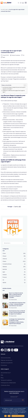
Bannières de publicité (6, 362)
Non (9, 415)
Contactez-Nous (5, 385)
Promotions (4, 365)
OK (5, 415)
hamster (5, 269)
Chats (4, 253)
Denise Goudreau (16, 55)
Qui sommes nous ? (6, 372)
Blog (2, 377)
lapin (7, 9)
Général (5, 266)
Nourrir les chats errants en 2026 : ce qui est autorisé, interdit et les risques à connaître (16, 295)
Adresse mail (13, 396)
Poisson (5, 277)
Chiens (4, 261)
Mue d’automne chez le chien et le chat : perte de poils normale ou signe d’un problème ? (17, 312)
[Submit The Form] (23, 398)
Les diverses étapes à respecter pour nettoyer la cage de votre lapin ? (14, 88)
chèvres (5, 258)
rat (3, 280)
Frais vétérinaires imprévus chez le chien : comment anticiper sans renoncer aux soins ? (17, 304)
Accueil (2, 9)
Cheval (4, 256)
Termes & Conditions (6, 380)
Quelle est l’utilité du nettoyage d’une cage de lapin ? (14, 91)
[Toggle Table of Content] (24, 85)
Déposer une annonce (6, 360)
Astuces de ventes (6, 357)
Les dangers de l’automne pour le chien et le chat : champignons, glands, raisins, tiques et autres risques (17, 321)
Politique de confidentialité (18, 415)
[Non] (26, 412)
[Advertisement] (14, 30)
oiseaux (5, 274)
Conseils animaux (7, 264)
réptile (4, 282)
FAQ (2, 375)
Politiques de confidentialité (8, 382)
